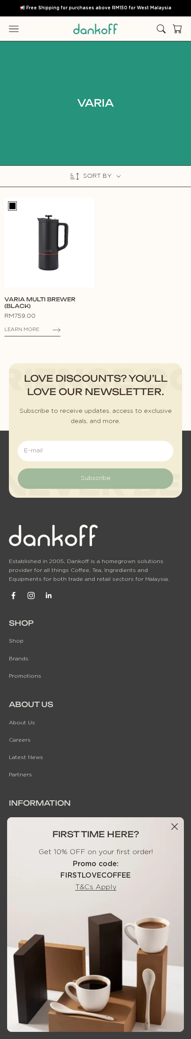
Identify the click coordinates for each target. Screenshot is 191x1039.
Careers (20, 740)
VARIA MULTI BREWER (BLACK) (40, 302)
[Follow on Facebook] (13, 595)
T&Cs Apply (95, 887)
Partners (20, 774)
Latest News (26, 757)
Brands (18, 658)
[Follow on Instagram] (31, 595)
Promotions (25, 676)
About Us (22, 722)
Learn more (21, 329)
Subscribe (96, 478)
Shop (16, 640)
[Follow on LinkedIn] (48, 595)
